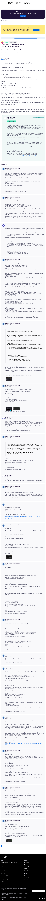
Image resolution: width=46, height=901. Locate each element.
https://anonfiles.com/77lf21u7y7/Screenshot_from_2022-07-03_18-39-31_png (22, 518)
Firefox (12, 7)
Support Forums (7, 7)
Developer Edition (5, 875)
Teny (33, 888)
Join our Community (5, 868)
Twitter (2, 866)
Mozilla (4, 857)
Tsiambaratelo (19, 897)
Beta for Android (4, 879)
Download (26, 862)
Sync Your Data (27, 881)
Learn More (36, 29)
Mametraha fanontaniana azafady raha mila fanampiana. (26, 38)
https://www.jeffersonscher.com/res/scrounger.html (19, 140)
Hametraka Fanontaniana (27, 3)
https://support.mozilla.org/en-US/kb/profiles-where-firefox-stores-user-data (25, 155)
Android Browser (28, 866)
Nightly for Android (5, 883)
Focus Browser (27, 870)
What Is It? (26, 877)
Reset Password (27, 879)
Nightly (2, 881)
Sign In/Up (42, 3)
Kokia (25, 897)
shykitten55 (7, 58)
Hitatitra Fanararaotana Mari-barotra (9, 862)
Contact (2, 899)
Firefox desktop (27, 864)
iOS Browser (27, 868)
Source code (3, 864)
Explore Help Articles (10, 3)
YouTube (42, 898)
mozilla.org (3, 897)
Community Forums (18, 3)
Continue (23, 16)
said (9, 326)
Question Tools (4, 20)
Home (2, 7)
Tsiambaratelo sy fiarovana (11, 52)
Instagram (44, 898)
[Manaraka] (7, 846)
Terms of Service (11, 897)
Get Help (26, 883)
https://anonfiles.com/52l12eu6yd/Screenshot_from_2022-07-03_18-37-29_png (22, 516)
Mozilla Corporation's (8, 888)
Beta (2, 877)
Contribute (36, 2)
